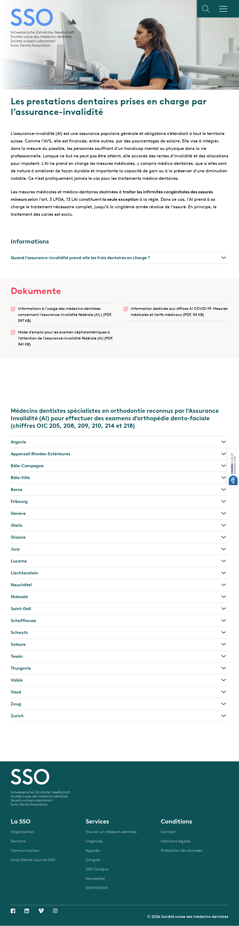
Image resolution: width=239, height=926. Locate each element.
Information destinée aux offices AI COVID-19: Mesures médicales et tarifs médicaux (179, 311)
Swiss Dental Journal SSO (33, 860)
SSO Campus (97, 869)
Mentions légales (175, 841)
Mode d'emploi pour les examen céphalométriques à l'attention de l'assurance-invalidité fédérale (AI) (65, 338)
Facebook (13, 910)
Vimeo (41, 910)
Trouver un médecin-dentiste (111, 832)
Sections (18, 841)
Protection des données (181, 850)
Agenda (93, 850)
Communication (25, 850)
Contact (168, 832)
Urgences (94, 841)
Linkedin (27, 910)
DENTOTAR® (97, 888)
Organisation (22, 832)
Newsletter (95, 878)
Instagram (55, 910)
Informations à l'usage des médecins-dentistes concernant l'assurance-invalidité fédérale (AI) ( (65, 314)
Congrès (93, 860)
